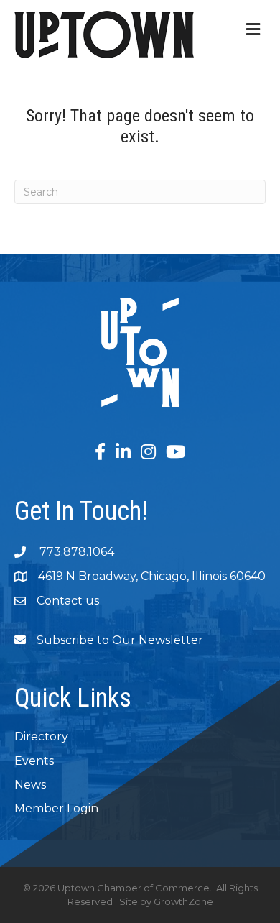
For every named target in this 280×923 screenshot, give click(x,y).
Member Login (56, 808)
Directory (41, 736)
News (30, 784)
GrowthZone (183, 901)
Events (34, 761)
